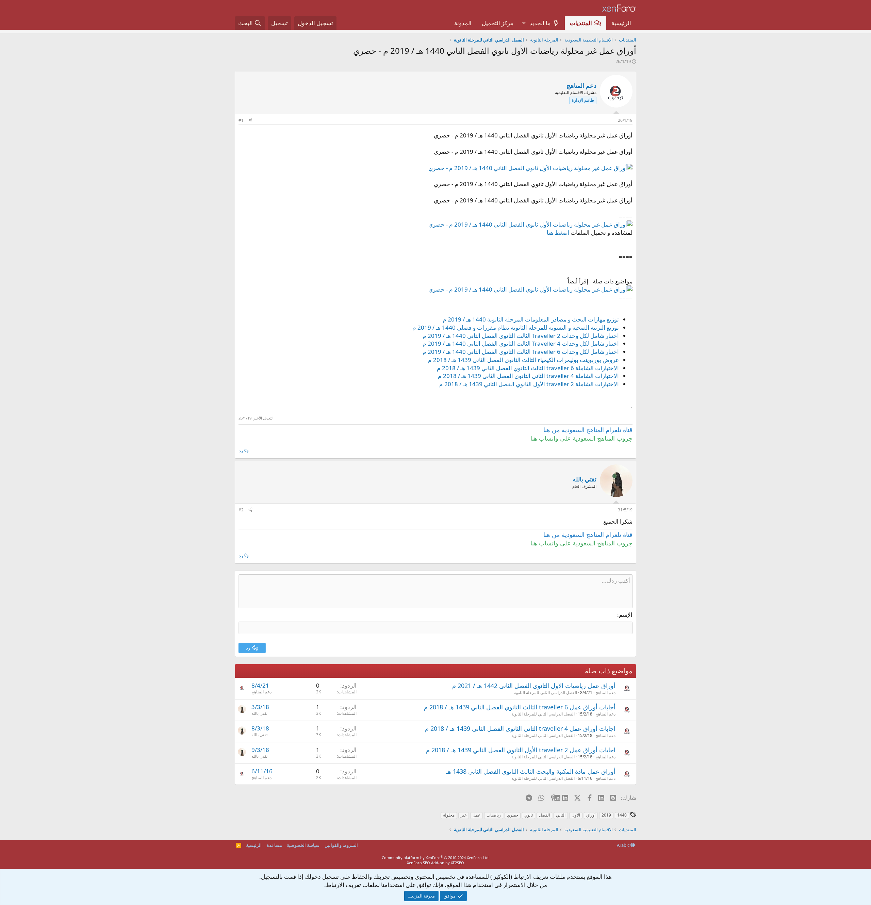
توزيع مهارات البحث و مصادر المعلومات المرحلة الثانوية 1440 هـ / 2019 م (531, 319)
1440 (622, 815)
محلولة (449, 815)
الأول (576, 815)
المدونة (463, 23)
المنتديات (581, 23)
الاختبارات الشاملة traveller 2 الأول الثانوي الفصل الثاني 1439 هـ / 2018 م (529, 384)
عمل (476, 815)
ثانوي (528, 815)
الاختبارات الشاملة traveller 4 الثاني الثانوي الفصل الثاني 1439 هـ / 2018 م (528, 376)
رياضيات (494, 815)
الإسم (625, 615)
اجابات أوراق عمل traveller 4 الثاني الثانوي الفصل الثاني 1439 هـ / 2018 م (520, 728)
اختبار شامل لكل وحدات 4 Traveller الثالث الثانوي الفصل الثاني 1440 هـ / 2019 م (521, 343)
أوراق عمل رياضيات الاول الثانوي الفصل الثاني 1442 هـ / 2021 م (533, 685)
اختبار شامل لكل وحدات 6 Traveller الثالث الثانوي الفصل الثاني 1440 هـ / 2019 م (521, 352)
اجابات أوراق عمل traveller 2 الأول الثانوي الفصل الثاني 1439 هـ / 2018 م (520, 750)
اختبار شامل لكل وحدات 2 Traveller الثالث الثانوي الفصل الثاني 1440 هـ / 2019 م (521, 336)
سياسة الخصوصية (303, 845)
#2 (241, 510)
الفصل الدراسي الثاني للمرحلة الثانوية (545, 692)
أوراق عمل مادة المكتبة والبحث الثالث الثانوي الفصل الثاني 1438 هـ (530, 771)
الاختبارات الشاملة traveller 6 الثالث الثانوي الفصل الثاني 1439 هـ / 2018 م (528, 368)
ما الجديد (539, 23)
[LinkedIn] (566, 797)
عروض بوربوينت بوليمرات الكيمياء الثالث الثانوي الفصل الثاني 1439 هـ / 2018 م (523, 360)
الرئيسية (621, 23)
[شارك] (250, 121)
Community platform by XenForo (436, 857)
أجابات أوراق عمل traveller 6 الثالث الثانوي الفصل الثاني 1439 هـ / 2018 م (519, 707)
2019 (606, 815)
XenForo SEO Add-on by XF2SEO (435, 862)
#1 (241, 120)
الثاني (560, 815)
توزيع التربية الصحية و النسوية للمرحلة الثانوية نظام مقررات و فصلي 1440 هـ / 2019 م (515, 327)
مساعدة (274, 845)
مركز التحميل (497, 23)
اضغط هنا (558, 232)
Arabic (623, 845)
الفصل (544, 815)
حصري (512, 815)
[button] (524, 23)
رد (241, 450)
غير (463, 815)
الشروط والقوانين (341, 845)
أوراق (590, 815)
